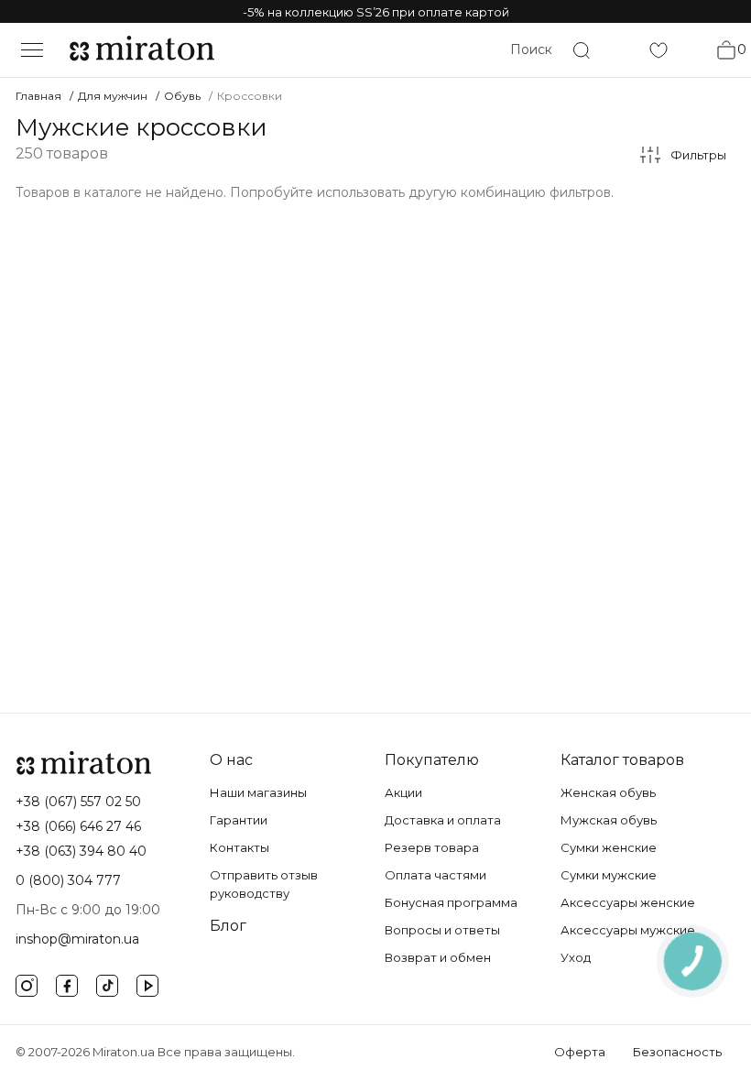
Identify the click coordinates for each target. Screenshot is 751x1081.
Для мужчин (112, 96)
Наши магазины (258, 792)
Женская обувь (608, 792)
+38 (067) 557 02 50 (78, 801)
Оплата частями (435, 875)
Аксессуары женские (628, 902)
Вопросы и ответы (442, 930)
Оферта (579, 1051)
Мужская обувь (609, 820)
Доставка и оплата (443, 820)
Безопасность (677, 1051)
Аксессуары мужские (628, 930)
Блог (228, 925)
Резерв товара (432, 847)
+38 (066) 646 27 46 (78, 826)
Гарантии (238, 820)
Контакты (239, 847)
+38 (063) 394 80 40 (81, 851)
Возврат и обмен (438, 957)
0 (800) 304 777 (68, 880)
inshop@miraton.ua (77, 939)
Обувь (182, 96)
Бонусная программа (451, 902)
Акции (403, 792)
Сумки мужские (609, 875)
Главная (38, 96)
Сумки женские (609, 847)
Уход (576, 957)
